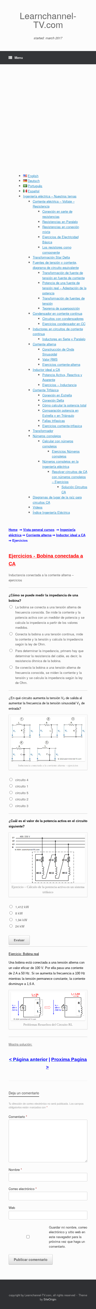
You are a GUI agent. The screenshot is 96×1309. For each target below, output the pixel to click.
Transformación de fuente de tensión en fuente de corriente (63, 275)
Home (13, 530)
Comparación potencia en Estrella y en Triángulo (60, 413)
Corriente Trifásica (46, 390)
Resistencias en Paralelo (60, 221)
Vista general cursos (38, 530)
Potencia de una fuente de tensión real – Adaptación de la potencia (64, 287)
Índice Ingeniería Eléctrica (51, 512)
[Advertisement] (48, 123)
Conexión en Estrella (57, 395)
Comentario (18, 1116)
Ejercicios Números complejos (66, 454)
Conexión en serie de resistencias (57, 214)
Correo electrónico (23, 1188)
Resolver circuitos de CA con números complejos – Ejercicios (69, 476)
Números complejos (47, 435)
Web (12, 1207)
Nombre (15, 1169)
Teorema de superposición (61, 308)
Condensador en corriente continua (57, 313)
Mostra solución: (20, 1044)
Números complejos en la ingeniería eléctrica (60, 464)
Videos (38, 507)
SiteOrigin (50, 1299)
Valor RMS (50, 359)
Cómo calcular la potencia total (64, 405)
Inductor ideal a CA (46, 369)
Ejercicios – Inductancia (59, 384)
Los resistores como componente (56, 250)
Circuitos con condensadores (63, 318)
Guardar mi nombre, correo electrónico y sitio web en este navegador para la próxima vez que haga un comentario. (68, 1237)
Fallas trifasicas (53, 420)
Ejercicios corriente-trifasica (62, 425)
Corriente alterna (44, 344)
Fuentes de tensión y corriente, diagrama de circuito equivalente (56, 265)
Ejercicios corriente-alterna (61, 364)
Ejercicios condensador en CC (63, 323)
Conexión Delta (53, 400)
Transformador (43, 430)
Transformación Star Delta (51, 257)
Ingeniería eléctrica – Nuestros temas (50, 196)
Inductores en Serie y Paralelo (63, 339)
